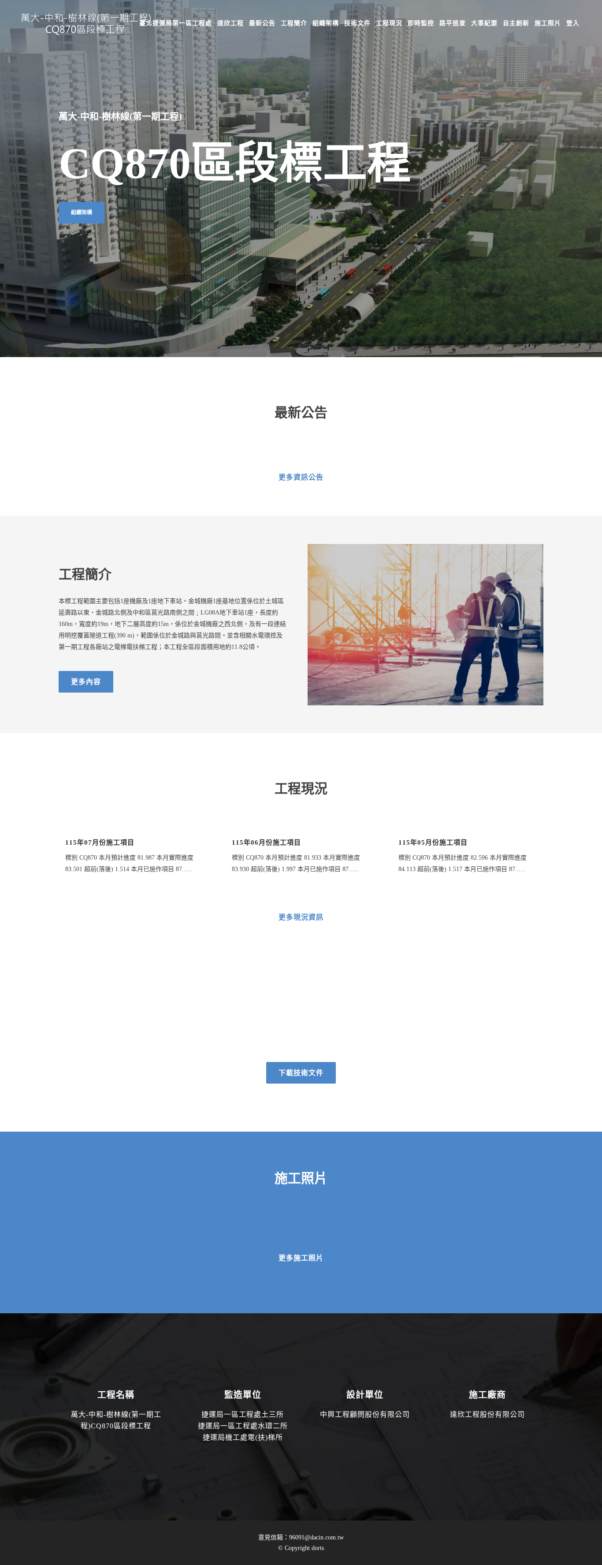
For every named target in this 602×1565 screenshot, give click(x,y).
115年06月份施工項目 (266, 842)
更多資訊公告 (301, 477)
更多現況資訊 (301, 917)
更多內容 (86, 682)
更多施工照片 (301, 1258)
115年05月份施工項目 (433, 842)
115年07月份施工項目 (99, 842)
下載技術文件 (301, 1073)
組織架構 (81, 212)
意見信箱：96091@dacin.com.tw (301, 1537)
